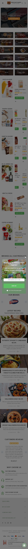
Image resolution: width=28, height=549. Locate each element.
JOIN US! (14, 286)
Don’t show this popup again (15, 290)
